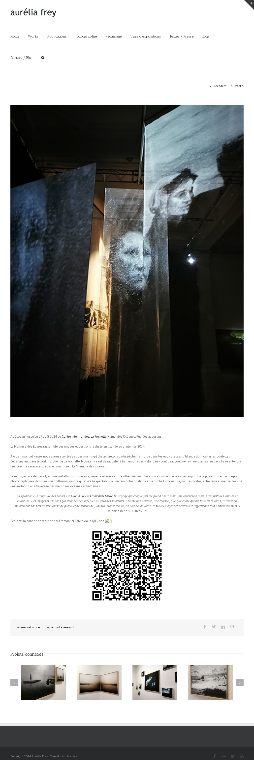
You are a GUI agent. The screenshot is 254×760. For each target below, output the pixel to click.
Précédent (219, 86)
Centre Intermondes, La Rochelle (84, 436)
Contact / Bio (20, 58)
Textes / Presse (181, 36)
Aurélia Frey (78, 496)
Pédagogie (113, 36)
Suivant (236, 86)
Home (14, 36)
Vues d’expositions (145, 36)
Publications (57, 36)
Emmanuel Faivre (101, 496)
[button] (127, 566)
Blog (205, 36)
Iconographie (86, 36)
